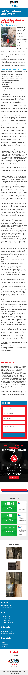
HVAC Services (4, 644)
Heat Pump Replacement (7, 622)
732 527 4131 (14, 6)
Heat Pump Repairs (5, 620)
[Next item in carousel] (25, 465)
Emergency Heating (5, 615)
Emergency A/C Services (7, 630)
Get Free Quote (4, 646)
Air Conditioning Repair (6, 631)
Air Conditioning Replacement (8, 633)
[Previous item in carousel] (3, 465)
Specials (3, 642)
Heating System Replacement (8, 617)
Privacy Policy (16, 673)
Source (2, 398)
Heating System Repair (6, 619)
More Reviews (14, 477)
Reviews (3, 640)
